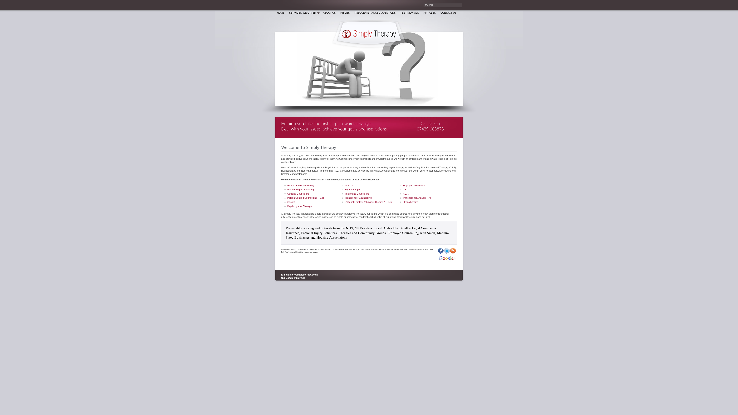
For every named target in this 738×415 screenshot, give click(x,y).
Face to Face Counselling (300, 185)
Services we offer (302, 12)
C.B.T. (406, 189)
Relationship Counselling (300, 189)
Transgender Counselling (358, 198)
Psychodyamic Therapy (299, 206)
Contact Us (448, 12)
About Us (329, 12)
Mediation (350, 185)
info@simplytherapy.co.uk (303, 274)
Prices (345, 12)
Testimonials (409, 12)
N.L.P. (406, 194)
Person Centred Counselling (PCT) (305, 198)
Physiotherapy (410, 202)
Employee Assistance (414, 185)
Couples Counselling (298, 194)
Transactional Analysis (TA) (417, 198)
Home (280, 12)
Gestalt (291, 202)
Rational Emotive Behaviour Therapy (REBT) (368, 202)
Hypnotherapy (352, 189)
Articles (430, 12)
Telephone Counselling (357, 194)
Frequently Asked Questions (375, 12)
